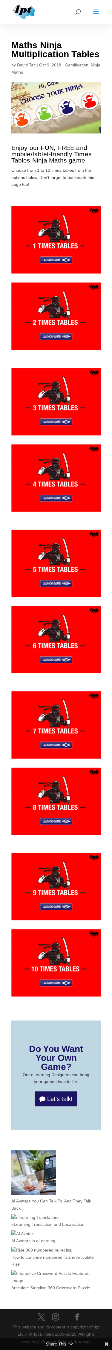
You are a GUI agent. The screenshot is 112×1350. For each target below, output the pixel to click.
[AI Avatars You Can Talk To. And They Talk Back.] (33, 1174)
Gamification (76, 65)
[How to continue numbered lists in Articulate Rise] (41, 1250)
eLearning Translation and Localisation (48, 1224)
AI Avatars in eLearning (33, 1240)
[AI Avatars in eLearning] (22, 1233)
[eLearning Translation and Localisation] (35, 1217)
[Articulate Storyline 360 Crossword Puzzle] (56, 1277)
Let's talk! (60, 1099)
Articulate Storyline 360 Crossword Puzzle (50, 1287)
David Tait (26, 65)
